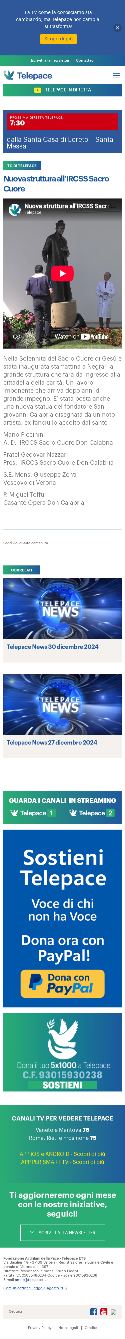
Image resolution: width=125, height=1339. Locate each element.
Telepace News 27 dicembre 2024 (52, 742)
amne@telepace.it (30, 1280)
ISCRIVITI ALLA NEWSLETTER (65, 1233)
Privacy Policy (40, 1328)
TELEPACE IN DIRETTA (67, 90)
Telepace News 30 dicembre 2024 (52, 646)
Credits (91, 1328)
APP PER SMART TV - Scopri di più (62, 1162)
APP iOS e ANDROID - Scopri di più (62, 1154)
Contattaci (85, 60)
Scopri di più (58, 39)
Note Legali (68, 1328)
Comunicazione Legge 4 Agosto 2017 (35, 1288)
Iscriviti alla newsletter (50, 60)
